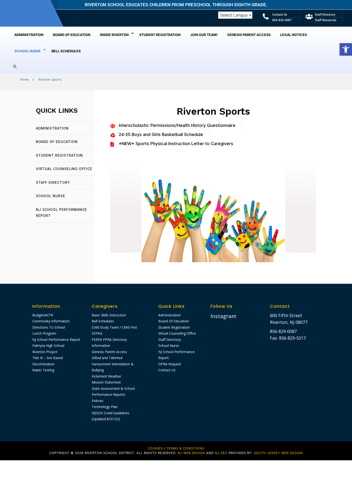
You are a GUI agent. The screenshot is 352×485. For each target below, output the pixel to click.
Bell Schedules (103, 321)
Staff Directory (325, 14)
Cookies (155, 448)
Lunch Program (44, 333)
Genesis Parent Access (109, 351)
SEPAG (97, 333)
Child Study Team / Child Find (114, 327)
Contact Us (279, 14)
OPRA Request (169, 364)
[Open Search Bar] (15, 66)
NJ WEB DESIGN (192, 453)
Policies (97, 400)
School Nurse (50, 196)
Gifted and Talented (107, 357)
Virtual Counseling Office (64, 169)
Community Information (51, 321)
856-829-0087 (281, 20)
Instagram (223, 315)
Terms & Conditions (185, 448)
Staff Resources (325, 20)
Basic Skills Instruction (109, 315)
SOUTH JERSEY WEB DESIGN (278, 453)
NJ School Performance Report (56, 339)
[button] (346, 49)
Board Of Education (57, 142)
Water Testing (43, 370)
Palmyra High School (48, 345)
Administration (52, 128)
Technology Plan (105, 406)
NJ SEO (221, 453)
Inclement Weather (106, 376)
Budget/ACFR (42, 315)
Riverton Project (44, 351)
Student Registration (59, 155)
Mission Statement (106, 382)
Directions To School (48, 327)
